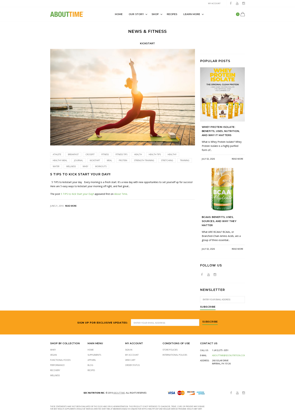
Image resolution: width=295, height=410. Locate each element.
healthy (172, 154)
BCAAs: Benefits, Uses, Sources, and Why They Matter (219, 221)
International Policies (175, 354)
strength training (144, 160)
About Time (120, 194)
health (138, 154)
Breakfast (73, 154)
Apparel (92, 360)
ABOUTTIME (119, 392)
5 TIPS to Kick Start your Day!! (80, 174)
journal (78, 160)
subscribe (210, 321)
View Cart (130, 360)
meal (109, 160)
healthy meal (60, 160)
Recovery (55, 370)
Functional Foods (60, 360)
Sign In (128, 349)
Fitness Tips (121, 154)
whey (85, 166)
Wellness (71, 166)
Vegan (53, 354)
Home (119, 14)
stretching (167, 160)
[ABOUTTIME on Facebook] (230, 3)
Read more (70, 205)
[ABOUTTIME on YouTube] (237, 3)
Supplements (94, 354)
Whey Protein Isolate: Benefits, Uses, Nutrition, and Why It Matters (221, 131)
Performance (57, 365)
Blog (90, 365)
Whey (53, 349)
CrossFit (90, 154)
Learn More (191, 14)
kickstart (95, 160)
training (184, 160)
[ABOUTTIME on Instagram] (243, 3)
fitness (105, 154)
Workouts (101, 166)
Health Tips (155, 154)
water (56, 166)
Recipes (172, 14)
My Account (132, 354)
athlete (57, 154)
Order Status (132, 365)
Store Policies (170, 349)
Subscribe (208, 307)
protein (123, 160)
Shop (155, 14)
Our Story (136, 14)
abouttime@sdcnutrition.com (229, 355)
